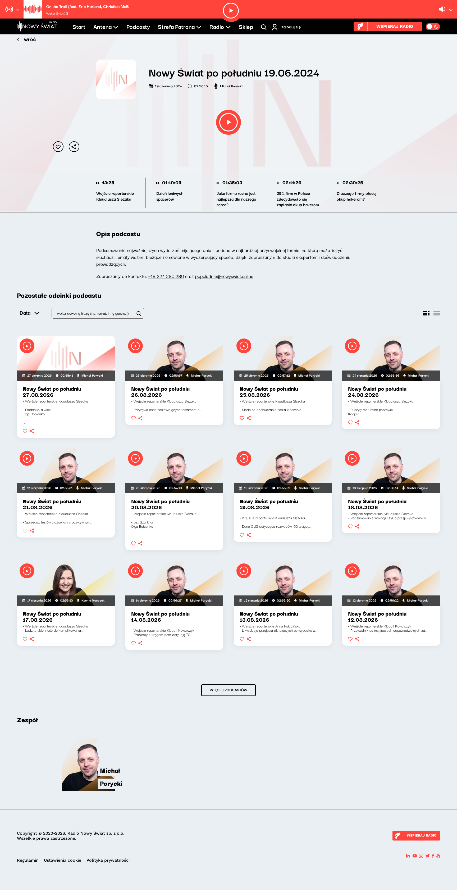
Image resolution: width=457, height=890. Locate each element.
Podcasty (138, 26)
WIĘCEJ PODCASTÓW (228, 690)
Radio (216, 26)
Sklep (246, 26)
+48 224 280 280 (166, 275)
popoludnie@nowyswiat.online (224, 275)
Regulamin (28, 860)
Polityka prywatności (108, 860)
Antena (102, 26)
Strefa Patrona (176, 26)
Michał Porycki (231, 85)
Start (78, 26)
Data (25, 312)
